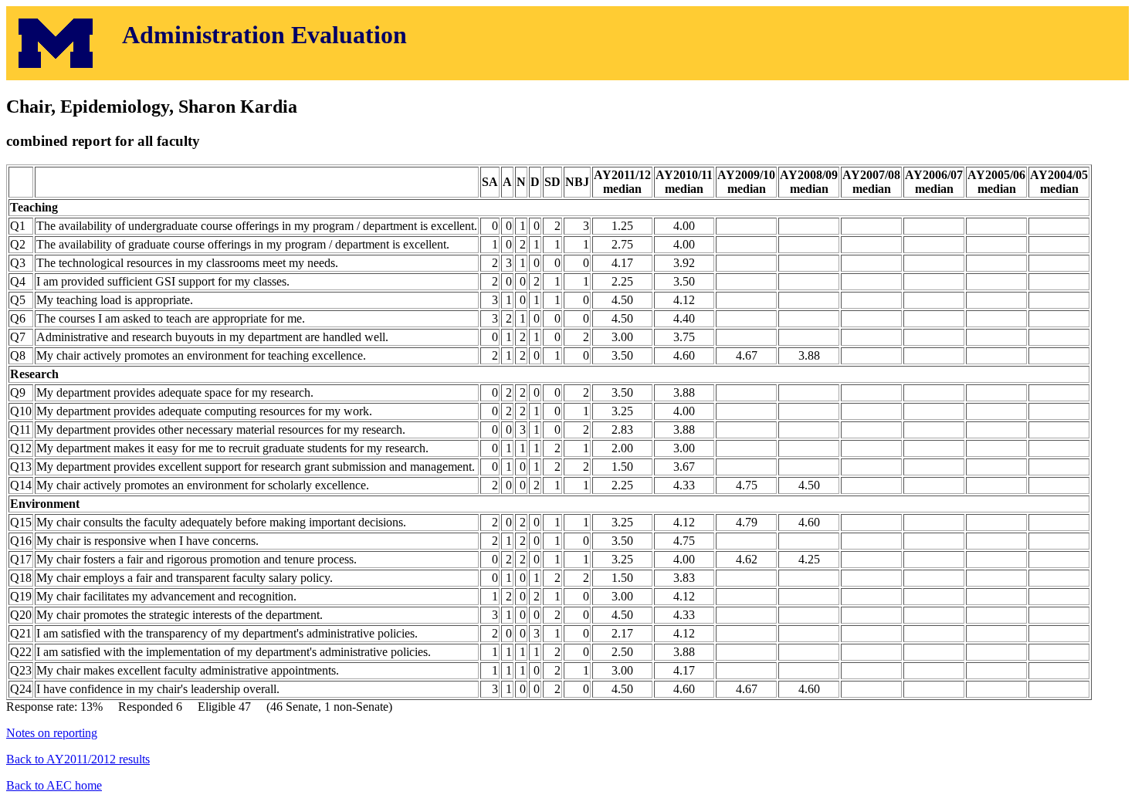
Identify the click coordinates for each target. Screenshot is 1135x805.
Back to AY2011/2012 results (78, 759)
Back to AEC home (54, 785)
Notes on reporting (51, 732)
